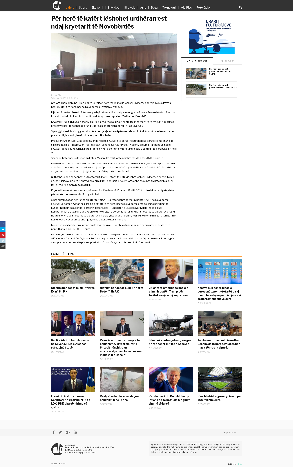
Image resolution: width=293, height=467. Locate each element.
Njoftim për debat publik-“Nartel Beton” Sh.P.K (220, 71)
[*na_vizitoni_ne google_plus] (68, 432)
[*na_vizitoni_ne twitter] (60, 432)
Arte (143, 7)
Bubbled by (232, 464)
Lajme (70, 7)
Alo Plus (186, 7)
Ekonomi (97, 7)
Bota (154, 7)
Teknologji (169, 7)
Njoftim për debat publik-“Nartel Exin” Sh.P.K (223, 86)
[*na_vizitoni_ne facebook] (54, 432)
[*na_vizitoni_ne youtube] (75, 432)
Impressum (229, 432)
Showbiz (129, 7)
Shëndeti (113, 7)
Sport (83, 7)
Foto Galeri (204, 7)
